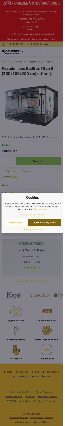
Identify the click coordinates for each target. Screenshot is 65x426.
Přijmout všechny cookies (44, 222)
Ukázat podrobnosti (32, 229)
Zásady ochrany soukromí (32, 214)
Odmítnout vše (15, 222)
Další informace (40, 209)
